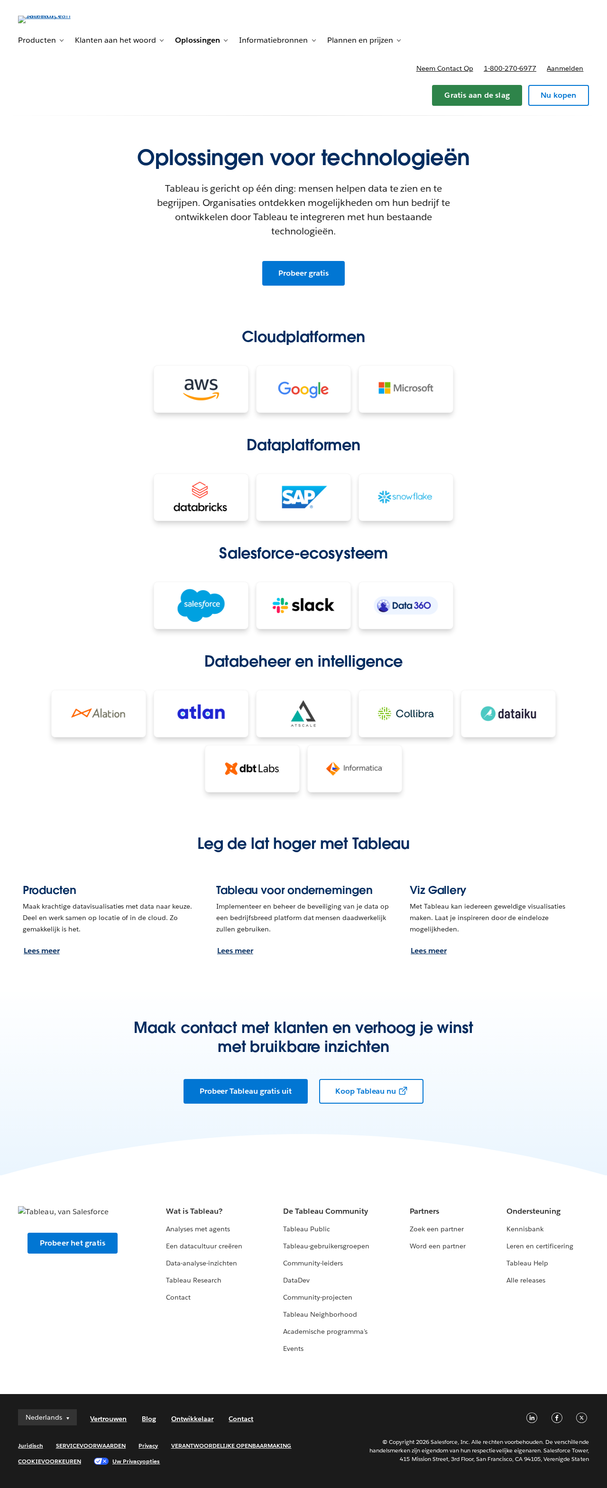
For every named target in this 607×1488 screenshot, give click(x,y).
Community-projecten (317, 1297)
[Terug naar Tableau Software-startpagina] (53, 19)
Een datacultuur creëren (204, 1246)
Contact (178, 1297)
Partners (424, 1211)
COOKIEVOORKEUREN (49, 1461)
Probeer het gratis (73, 1243)
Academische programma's (325, 1331)
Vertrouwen (108, 1418)
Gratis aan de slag (477, 95)
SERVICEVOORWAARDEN (91, 1446)
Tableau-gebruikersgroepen (326, 1246)
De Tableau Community (325, 1211)
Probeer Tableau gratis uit (246, 1091)
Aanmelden (565, 68)
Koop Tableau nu (365, 1091)
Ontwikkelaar (192, 1418)
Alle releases (525, 1280)
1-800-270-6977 (510, 68)
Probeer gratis (303, 273)
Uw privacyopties (136, 1461)
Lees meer (42, 951)
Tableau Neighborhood (320, 1314)
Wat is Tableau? (194, 1211)
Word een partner (438, 1246)
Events (293, 1348)
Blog (149, 1418)
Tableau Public (306, 1229)
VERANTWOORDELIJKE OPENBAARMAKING (231, 1446)
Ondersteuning (533, 1211)
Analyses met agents (198, 1229)
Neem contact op (444, 68)
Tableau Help (527, 1263)
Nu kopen (559, 95)
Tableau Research (193, 1280)
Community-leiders (313, 1263)
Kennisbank (524, 1229)
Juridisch (30, 1446)
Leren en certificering (539, 1246)
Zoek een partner (437, 1229)
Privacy (148, 1446)
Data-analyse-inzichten (201, 1263)
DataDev (296, 1280)
